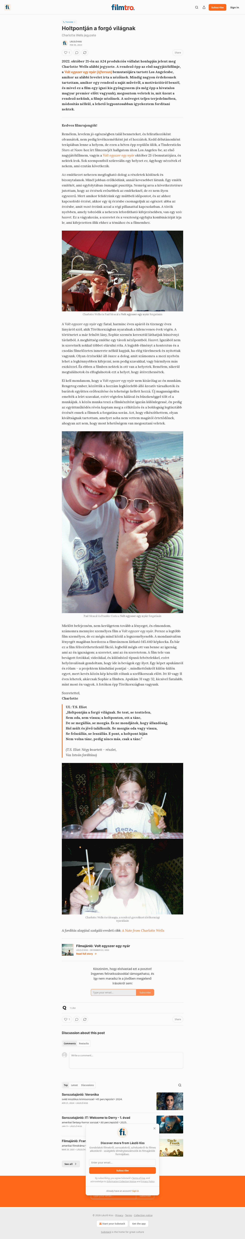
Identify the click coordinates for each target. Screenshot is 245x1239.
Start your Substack (113, 1223)
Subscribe (217, 7)
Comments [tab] (70, 1043)
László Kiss (76, 41)
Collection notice (143, 1215)
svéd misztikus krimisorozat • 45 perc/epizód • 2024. (92, 1099)
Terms (128, 1215)
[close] (154, 1128)
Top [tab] (66, 1085)
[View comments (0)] (77, 52)
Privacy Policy (147, 1181)
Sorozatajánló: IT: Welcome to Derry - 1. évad (96, 1118)
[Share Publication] (204, 7)
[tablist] (76, 1043)
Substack (106, 1232)
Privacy (119, 1215)
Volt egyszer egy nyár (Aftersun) (88, 72)
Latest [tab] (74, 1085)
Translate (69, 22)
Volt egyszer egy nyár (118, 155)
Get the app (139, 1223)
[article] (122, 1101)
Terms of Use (138, 1178)
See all (68, 1164)
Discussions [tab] (87, 1085)
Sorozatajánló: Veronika (80, 1094)
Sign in (234, 7)
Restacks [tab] (84, 1043)
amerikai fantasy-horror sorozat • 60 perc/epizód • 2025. (94, 1122)
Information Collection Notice (121, 1181)
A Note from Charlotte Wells (143, 930)
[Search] (196, 7)
